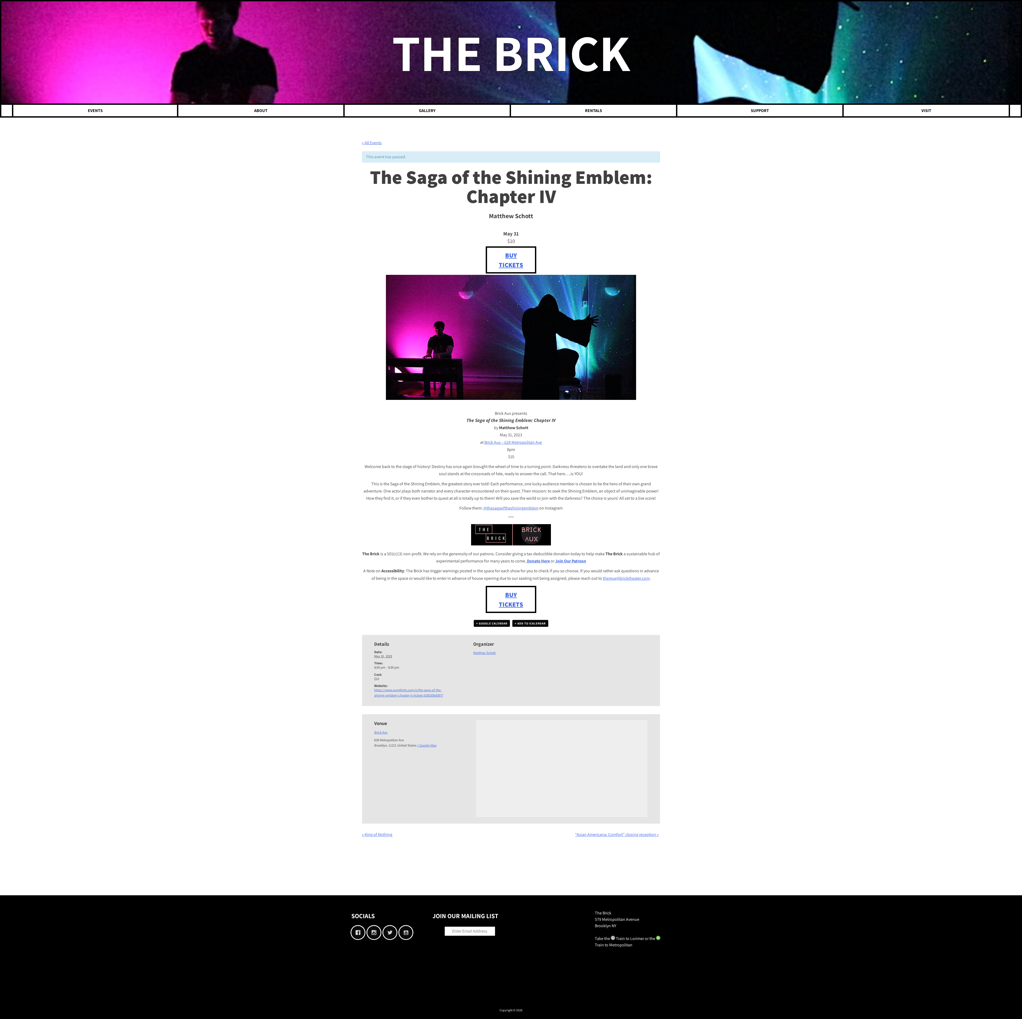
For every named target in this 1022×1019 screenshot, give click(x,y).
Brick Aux (381, 732)
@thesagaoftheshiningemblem (510, 508)
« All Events (372, 143)
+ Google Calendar (492, 623)
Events (95, 110)
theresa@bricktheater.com (626, 578)
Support (760, 110)
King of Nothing (377, 834)
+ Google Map (426, 745)
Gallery (427, 110)
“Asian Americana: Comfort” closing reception (617, 834)
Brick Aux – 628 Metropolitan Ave (513, 442)
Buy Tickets (511, 260)
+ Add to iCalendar (530, 623)
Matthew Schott (484, 653)
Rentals (593, 110)
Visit (926, 110)
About (260, 110)
